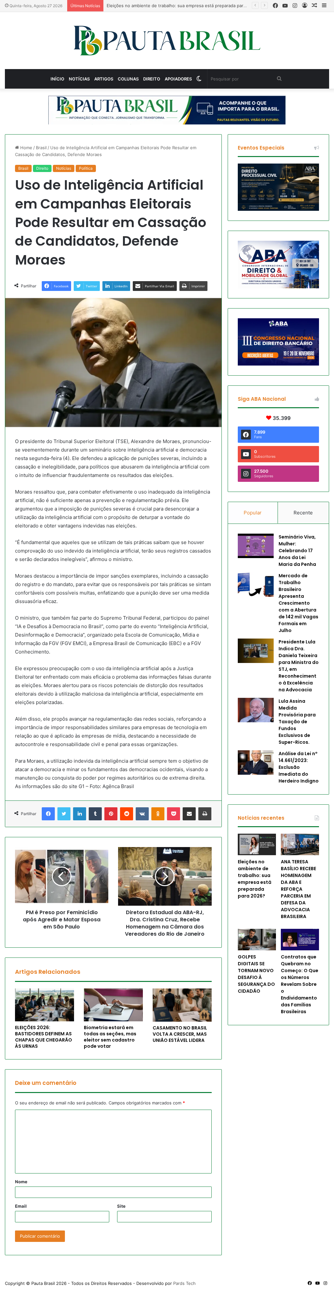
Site (121, 1206)
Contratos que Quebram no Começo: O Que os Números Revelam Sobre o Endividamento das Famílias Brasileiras (299, 984)
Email (21, 1206)
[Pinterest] (110, 813)
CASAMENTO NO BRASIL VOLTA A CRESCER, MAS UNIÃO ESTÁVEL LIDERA (180, 1034)
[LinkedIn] (79, 813)
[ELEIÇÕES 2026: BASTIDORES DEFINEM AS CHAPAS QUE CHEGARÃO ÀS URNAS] (44, 1005)
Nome (21, 1181)
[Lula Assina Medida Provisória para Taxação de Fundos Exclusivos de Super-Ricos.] (256, 710)
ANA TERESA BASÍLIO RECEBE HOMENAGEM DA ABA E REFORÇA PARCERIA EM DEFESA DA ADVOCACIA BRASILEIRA (298, 889)
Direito (151, 78)
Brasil (41, 147)
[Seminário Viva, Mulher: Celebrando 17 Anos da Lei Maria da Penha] (256, 546)
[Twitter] (63, 813)
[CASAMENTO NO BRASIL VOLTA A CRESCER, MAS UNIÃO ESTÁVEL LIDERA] (182, 1005)
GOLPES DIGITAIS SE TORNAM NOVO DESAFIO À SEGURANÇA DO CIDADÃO (256, 974)
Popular (253, 513)
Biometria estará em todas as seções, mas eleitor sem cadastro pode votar (110, 1036)
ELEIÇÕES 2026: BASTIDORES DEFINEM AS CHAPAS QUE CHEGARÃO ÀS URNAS (43, 1036)
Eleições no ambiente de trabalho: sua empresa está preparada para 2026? (254, 878)
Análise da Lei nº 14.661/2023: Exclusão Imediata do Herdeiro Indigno (299, 767)
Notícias (79, 78)
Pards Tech (184, 1283)
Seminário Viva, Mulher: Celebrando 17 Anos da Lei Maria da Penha (297, 551)
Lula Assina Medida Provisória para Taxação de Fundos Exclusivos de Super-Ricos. (297, 721)
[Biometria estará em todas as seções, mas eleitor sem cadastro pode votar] (113, 1005)
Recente (303, 513)
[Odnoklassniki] (157, 813)
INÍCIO (57, 78)
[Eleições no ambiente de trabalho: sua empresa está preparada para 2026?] (257, 844)
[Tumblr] (95, 813)
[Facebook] (48, 813)
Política (86, 168)
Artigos (103, 78)
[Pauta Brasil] (167, 40)
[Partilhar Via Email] (189, 813)
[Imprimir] (204, 813)
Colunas (128, 78)
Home (25, 147)
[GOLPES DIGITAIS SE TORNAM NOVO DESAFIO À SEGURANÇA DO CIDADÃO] (257, 939)
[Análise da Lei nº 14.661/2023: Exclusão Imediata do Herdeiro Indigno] (256, 762)
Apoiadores (178, 78)
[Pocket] (173, 813)
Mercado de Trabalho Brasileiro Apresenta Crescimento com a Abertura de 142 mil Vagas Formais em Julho (298, 603)
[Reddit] (126, 813)
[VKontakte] (142, 813)
